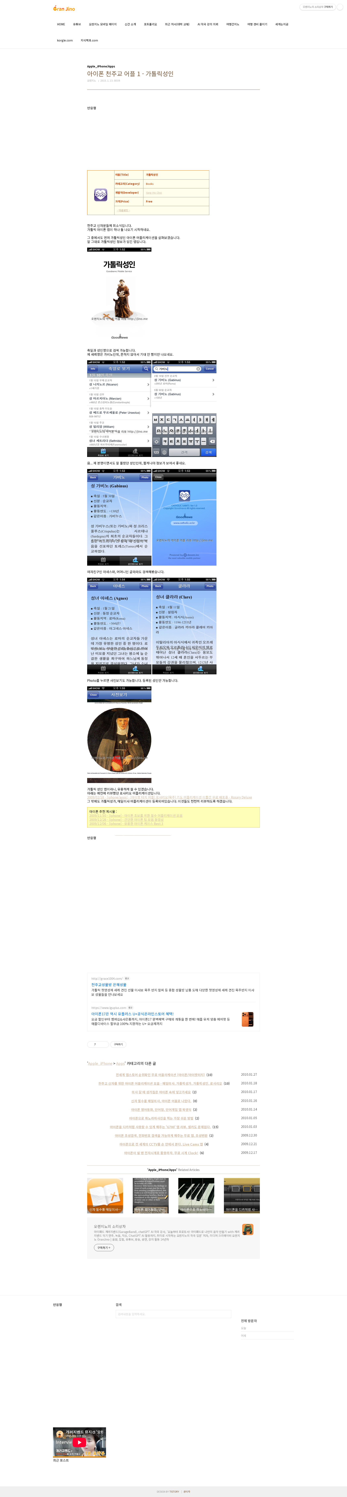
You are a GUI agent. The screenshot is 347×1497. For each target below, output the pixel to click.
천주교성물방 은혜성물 (109, 984)
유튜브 (77, 24)
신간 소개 (130, 24)
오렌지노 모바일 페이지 (103, 24)
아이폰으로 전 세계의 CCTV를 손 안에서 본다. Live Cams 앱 (161, 1144)
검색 (227, 1314)
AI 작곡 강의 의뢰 (208, 24)
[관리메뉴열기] (340, 7)
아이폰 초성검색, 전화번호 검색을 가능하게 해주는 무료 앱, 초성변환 (161, 1135)
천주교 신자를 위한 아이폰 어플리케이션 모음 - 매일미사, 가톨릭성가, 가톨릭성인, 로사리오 (160, 1083)
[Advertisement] (173, 138)
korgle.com (65, 40)
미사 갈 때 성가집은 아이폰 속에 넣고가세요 (161, 1092)
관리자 (187, 1491)
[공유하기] (99, 1044)
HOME (61, 24)
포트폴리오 (150, 24)
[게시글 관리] (104, 1044)
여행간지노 (232, 24)
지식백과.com (89, 40)
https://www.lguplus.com (108, 1007)
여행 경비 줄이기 (257, 24)
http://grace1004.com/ (107, 978)
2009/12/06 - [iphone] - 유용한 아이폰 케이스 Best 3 (126, 823)
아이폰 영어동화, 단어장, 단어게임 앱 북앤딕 (161, 1109)
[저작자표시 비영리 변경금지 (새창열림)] (131, 1044)
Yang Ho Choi (154, 192)
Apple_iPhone (100, 1063)
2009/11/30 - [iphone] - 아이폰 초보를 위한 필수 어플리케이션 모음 (136, 815)
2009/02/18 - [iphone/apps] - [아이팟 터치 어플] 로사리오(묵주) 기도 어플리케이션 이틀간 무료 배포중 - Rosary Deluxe (169, 797)
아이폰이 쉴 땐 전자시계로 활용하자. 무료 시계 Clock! (161, 1152)
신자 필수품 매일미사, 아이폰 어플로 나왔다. (161, 1100)
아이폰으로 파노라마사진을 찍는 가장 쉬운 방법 (161, 1118)
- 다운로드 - (123, 210)
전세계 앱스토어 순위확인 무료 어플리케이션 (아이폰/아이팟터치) (160, 1074)
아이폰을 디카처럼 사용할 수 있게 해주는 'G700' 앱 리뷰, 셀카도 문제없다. (160, 1126)
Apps (120, 1063)
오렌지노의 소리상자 (110, 1226)
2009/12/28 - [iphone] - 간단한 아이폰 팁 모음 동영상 (126, 819)
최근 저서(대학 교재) (177, 24)
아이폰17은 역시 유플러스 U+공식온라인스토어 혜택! (132, 1013)
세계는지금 (281, 24)
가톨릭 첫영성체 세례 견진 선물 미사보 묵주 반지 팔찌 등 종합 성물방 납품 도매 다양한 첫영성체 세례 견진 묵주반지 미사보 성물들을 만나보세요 (172, 992)
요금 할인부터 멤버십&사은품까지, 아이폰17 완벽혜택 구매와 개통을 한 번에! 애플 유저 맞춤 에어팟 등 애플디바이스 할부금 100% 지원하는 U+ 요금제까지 (160, 1021)
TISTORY (174, 1491)
